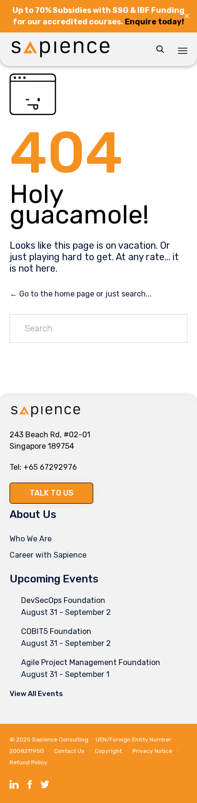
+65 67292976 (50, 467)
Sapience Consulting (60, 739)
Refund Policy (28, 762)
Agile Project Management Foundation (90, 662)
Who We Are (31, 538)
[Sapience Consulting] (60, 49)
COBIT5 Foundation (56, 631)
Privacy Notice (152, 751)
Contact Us (69, 751)
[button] (51, 493)
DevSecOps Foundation (63, 600)
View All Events (36, 693)
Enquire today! (154, 21)
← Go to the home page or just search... (81, 293)
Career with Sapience (48, 555)
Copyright (108, 751)
